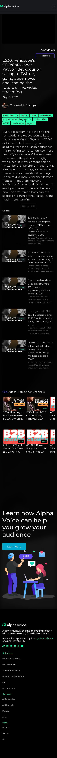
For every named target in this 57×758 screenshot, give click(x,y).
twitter (24, 115)
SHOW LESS (28, 206)
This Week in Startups (23, 105)
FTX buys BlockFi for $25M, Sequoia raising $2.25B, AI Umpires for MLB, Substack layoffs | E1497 (40, 318)
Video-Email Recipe (11, 670)
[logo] (9, 6)
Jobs (4, 717)
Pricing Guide (8, 688)
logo (5, 106)
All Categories (8, 699)
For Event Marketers (11, 658)
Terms (5, 733)
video (34, 115)
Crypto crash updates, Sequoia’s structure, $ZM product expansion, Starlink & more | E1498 (40, 287)
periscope (18, 123)
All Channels (7, 705)
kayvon (30, 123)
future (14, 115)
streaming (46, 115)
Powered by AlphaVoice (13, 676)
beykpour (25, 119)
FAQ (4, 682)
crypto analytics (44, 638)
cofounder (40, 119)
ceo (5, 115)
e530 (6, 123)
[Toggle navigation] (54, 7)
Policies (5, 711)
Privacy (5, 727)
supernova (10, 119)
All (3, 739)
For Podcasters (9, 664)
